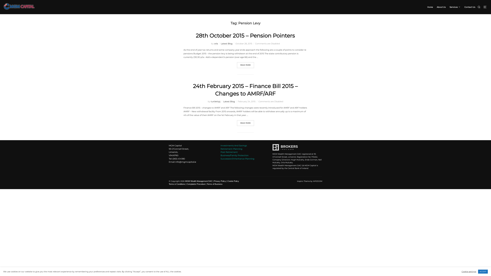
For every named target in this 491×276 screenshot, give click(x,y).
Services (454, 7)
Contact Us (469, 7)
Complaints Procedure (196, 184)
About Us (441, 7)
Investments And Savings (234, 145)
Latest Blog (226, 43)
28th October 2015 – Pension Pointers (245, 35)
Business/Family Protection (235, 155)
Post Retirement (229, 152)
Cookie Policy (233, 181)
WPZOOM (317, 181)
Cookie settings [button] (469, 272)
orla (216, 43)
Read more (247, 64)
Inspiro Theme (303, 181)
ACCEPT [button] (483, 272)
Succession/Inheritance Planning (237, 159)
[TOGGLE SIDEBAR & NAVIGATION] (485, 7)
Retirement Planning (231, 149)
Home (430, 7)
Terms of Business (214, 184)
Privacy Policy (220, 181)
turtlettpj (215, 101)
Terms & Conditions (177, 184)
